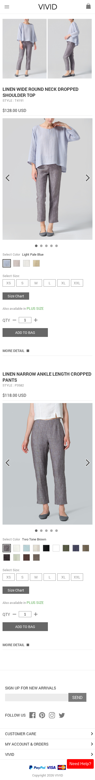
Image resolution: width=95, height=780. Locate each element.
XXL (77, 283)
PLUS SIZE (35, 308)
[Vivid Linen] (47, 8)
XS (8, 283)
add (36, 320)
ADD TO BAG (25, 332)
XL (63, 283)
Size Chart (16, 296)
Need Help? (80, 764)
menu (7, 7)
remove (14, 320)
